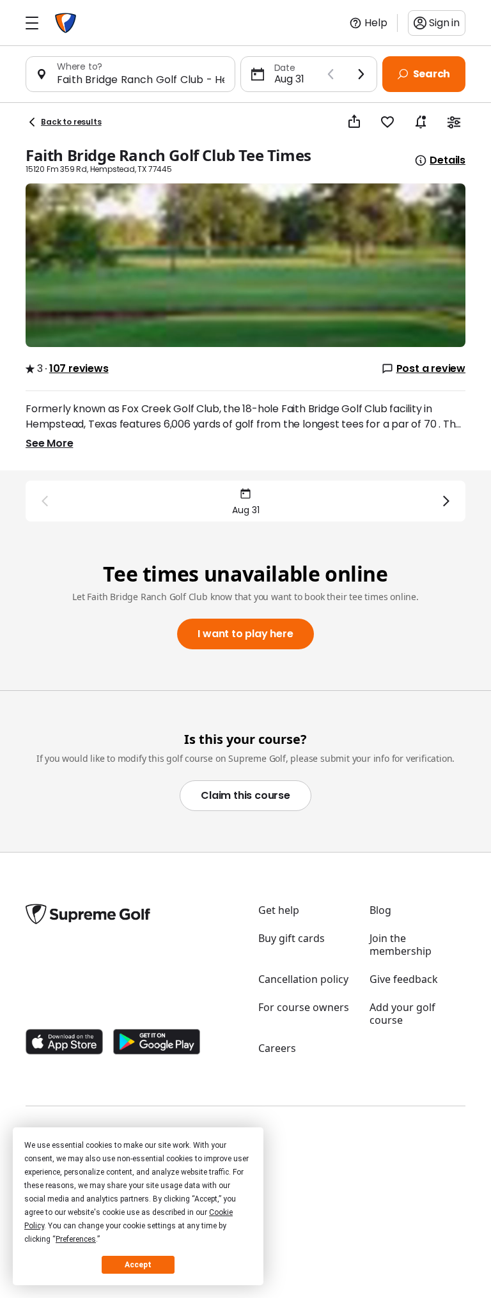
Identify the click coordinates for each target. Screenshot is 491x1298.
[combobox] (140, 80)
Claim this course (245, 795)
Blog (380, 910)
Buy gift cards (291, 938)
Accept (138, 1264)
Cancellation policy (303, 979)
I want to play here (245, 633)
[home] (65, 23)
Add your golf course (402, 1013)
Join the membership (401, 944)
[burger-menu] (32, 23)
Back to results (71, 121)
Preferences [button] (76, 1239)
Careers (277, 1048)
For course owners (303, 1007)
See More (49, 443)
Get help (278, 910)
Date (284, 68)
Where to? (79, 66)
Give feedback (404, 979)
